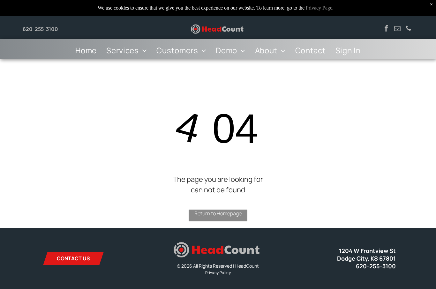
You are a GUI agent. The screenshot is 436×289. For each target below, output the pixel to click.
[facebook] (386, 29)
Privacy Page (319, 8)
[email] (397, 29)
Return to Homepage (218, 213)
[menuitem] (86, 50)
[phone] (408, 29)
